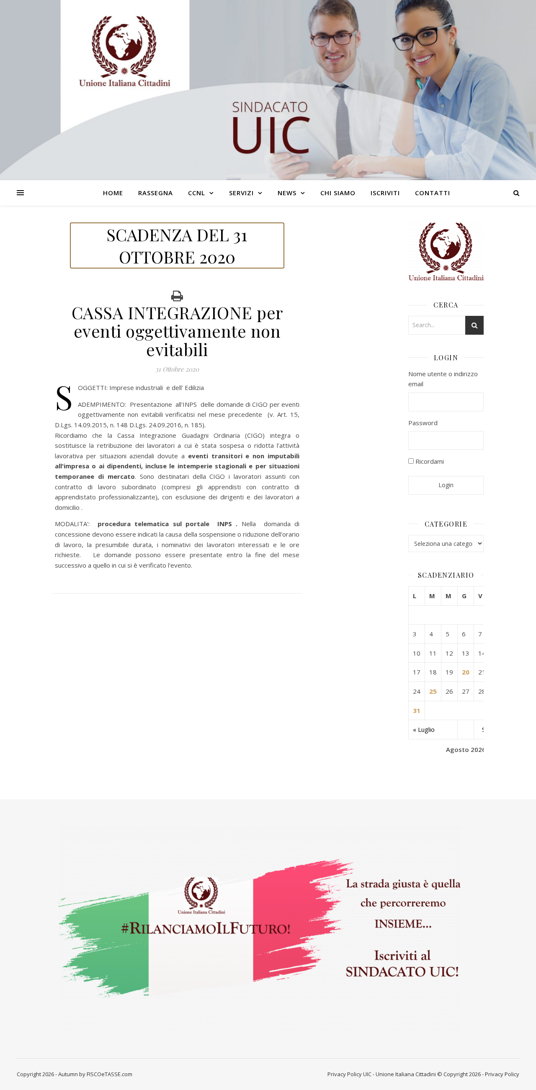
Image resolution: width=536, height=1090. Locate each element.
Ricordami (429, 461)
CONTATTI (432, 193)
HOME (113, 193)
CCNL (196, 193)
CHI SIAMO (338, 193)
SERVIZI (241, 193)
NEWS (287, 193)
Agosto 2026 (466, 749)
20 (465, 672)
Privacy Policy (344, 1074)
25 (433, 691)
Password (423, 422)
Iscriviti (385, 193)
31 (416, 710)
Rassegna (155, 193)
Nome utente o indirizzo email (443, 378)
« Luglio (424, 729)
